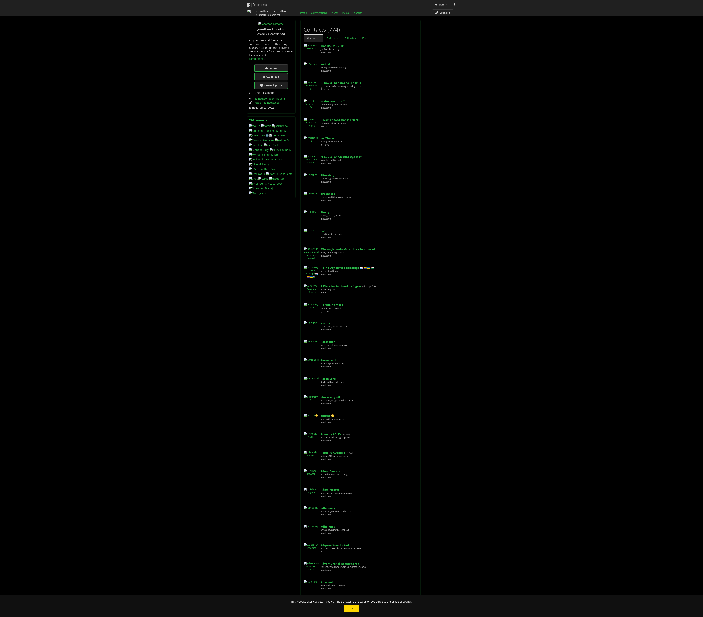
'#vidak (326, 64)
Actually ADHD (331, 434)
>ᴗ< (323, 231)
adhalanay (328, 508)
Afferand (327, 582)
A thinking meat (332, 304)
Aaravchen (328, 341)
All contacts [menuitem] (313, 38)
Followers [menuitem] (332, 38)
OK (351, 608)
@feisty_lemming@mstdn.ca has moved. (348, 249)
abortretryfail (330, 397)
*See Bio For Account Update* (341, 157)
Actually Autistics (333, 452)
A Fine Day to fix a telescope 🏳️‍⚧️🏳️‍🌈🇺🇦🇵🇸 (347, 268)
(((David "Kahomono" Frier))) (340, 120)
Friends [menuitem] (366, 38)
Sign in (442, 4)
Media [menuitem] (345, 12)
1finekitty (327, 175)
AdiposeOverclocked (335, 545)
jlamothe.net (257, 58)
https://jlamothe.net (267, 102)
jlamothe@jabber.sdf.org (269, 98)
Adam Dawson (330, 471)
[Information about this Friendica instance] (454, 4)
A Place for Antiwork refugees (341, 286)
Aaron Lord (328, 360)
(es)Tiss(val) (328, 138)
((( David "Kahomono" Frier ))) (341, 83)
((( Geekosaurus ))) (333, 101)
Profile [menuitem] (303, 12)
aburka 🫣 (328, 415)
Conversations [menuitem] (319, 12)
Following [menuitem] (350, 38)
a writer (326, 323)
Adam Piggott (330, 489)
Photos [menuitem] (334, 12)
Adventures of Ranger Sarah (340, 563)
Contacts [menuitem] (357, 12)
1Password (328, 194)
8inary (325, 212)
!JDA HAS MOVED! (332, 46)
